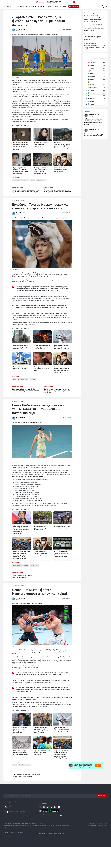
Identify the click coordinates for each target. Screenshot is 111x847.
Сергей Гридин (41, 180)
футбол (33, 180)
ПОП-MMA (32, 379)
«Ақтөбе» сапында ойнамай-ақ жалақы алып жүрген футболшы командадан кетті (57, 191)
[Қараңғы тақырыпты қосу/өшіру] (106, 6)
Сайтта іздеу (102, 796)
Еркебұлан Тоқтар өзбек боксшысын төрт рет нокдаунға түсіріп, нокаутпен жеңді (95, 47)
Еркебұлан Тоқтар (23, 379)
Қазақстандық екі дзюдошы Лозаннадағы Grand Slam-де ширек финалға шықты (94, 28)
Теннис (64, 6)
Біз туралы (42, 833)
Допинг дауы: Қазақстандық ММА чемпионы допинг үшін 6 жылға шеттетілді (26, 390)
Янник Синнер (34, 565)
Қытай (14, 765)
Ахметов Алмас (94, 114)
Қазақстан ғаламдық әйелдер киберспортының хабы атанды (94, 135)
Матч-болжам (73, 6)
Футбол (33, 6)
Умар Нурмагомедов (24, 765)
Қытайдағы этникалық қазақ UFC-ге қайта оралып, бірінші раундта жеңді (26, 775)
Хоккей (41, 6)
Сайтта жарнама (59, 833)
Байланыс (50, 833)
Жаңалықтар (22, 6)
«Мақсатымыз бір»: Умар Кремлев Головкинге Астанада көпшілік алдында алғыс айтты (94, 19)
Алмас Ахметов (20, 29)
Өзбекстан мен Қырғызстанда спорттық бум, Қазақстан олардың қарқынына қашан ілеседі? (93, 121)
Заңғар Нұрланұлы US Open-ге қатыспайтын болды (22, 576)
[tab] (88, 57)
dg (61, 815)
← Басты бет (15, 13)
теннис (26, 565)
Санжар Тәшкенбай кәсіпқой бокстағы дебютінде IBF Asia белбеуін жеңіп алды (95, 37)
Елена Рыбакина (17, 565)
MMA (56, 6)
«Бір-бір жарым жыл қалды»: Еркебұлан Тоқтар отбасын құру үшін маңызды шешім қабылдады (57, 390)
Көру (98, 765)
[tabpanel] (95, 82)
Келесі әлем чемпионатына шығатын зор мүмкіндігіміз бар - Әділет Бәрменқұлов (25, 191)
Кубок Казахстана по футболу (20, 180)
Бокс (49, 6)
